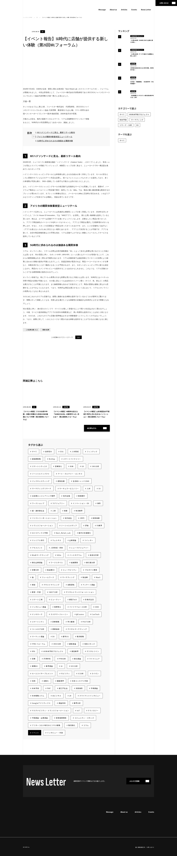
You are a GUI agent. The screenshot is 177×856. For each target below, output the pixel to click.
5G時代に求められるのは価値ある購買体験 (55, 140)
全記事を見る (91, 428)
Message (102, 9)
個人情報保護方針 (140, 847)
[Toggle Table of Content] (32, 136)
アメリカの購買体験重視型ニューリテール (54, 136)
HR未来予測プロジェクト (139, 114)
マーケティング (137, 119)
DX (37, 17)
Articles (124, 9)
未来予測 (123, 119)
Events (134, 9)
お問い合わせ (164, 3)
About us (113, 9)
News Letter (146, 9)
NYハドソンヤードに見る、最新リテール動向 (56, 132)
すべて (122, 114)
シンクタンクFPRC (27, 17)
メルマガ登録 (134, 781)
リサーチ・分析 (126, 125)
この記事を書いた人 (32, 330)
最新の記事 (46, 330)
